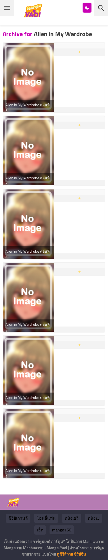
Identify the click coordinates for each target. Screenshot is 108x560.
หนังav (94, 518)
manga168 (61, 530)
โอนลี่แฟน (46, 518)
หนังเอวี (71, 518)
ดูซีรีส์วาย (65, 554)
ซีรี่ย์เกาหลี (18, 518)
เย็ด (40, 530)
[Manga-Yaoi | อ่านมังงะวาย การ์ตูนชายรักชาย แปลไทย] (34, 15)
